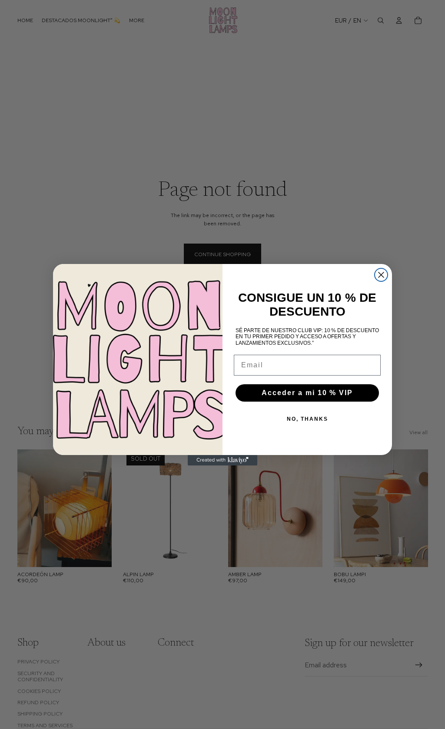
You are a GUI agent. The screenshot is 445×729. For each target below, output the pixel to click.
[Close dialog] (381, 274)
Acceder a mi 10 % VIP (307, 392)
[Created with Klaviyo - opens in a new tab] (222, 460)
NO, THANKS (307, 419)
